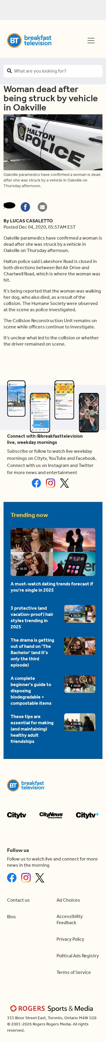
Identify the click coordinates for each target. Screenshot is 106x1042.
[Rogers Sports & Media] (52, 1008)
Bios (11, 916)
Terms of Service (74, 972)
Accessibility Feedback (70, 919)
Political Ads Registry (78, 955)
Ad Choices (68, 900)
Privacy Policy (70, 939)
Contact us (18, 900)
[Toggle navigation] (91, 40)
